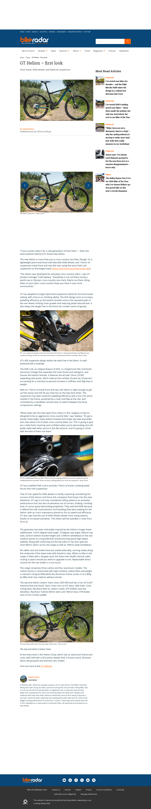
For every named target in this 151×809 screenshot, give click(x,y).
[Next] (88, 185)
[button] (56, 193)
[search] (127, 41)
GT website (46, 666)
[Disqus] (59, 744)
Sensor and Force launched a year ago (71, 268)
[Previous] (25, 185)
